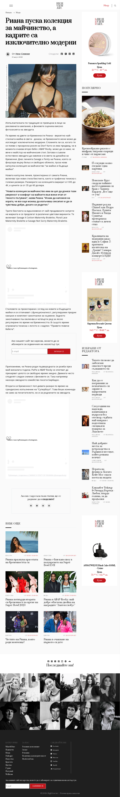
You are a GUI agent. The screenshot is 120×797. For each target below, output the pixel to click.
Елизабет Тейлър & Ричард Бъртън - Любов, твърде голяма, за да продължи (103, 493)
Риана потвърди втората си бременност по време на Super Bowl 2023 (22, 602)
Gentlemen (96, 460)
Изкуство (48, 555)
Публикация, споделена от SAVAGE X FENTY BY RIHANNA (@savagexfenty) (37, 303)
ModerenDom (28, 759)
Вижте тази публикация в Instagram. (23, 268)
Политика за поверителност (34, 756)
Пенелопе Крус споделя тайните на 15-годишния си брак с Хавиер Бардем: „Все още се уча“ (103, 187)
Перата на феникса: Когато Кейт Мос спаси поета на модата (102, 473)
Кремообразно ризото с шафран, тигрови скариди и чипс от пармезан (97, 151)
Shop (106, 5)
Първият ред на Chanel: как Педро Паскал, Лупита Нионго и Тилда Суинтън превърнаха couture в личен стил (103, 214)
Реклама (25, 753)
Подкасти (10, 750)
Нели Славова (22, 53)
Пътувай (9, 771)
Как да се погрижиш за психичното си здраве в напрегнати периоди (101, 387)
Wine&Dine (10, 747)
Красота (9, 555)
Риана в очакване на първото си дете (56, 641)
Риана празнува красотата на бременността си (22, 561)
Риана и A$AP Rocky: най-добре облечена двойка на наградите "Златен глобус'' (59, 602)
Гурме (84, 157)
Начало (9, 13)
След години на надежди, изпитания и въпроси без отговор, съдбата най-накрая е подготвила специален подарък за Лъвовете (102, 419)
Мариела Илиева (100, 157)
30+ (93, 197)
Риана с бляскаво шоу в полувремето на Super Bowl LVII (58, 562)
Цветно (9, 635)
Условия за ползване (30, 747)
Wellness (96, 372)
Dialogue (9, 756)
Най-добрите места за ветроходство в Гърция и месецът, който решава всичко (103, 450)
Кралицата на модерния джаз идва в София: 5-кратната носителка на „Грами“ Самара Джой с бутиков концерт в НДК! (101, 245)
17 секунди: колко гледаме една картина (102, 166)
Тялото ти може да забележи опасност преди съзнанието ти (103, 364)
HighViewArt (71, 555)
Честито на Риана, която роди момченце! (20, 641)
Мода (18, 13)
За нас (24, 750)
